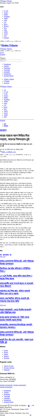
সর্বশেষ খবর (2, 305)
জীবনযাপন (6, 26)
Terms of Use (8, 366)
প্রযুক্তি (6, 32)
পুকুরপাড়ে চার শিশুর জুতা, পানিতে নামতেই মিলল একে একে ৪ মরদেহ (15, 292)
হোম (5, 90)
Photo (6, 352)
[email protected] (6, 385)
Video (6, 354)
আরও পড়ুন (2, 257)
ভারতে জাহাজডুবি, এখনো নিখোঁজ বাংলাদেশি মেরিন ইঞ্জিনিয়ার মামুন (15, 311)
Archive (6, 83)
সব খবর (5, 94)
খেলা (5, 22)
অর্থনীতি (6, 18)
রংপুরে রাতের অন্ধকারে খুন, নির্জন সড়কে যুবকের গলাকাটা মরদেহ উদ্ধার (14, 318)
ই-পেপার (6, 11)
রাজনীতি (6, 15)
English (6, 38)
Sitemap (7, 370)
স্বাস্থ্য (5, 30)
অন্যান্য (6, 34)
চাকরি (5, 36)
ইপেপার (2, 53)
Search (6, 356)
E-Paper (7, 81)
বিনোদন (5, 24)
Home (6, 350)
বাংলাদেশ (6, 13)
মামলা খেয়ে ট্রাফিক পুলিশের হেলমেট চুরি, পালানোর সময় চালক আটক (15, 299)
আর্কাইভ (6, 115)
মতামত (5, 20)
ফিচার (5, 28)
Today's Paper (9, 79)
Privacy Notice (9, 368)
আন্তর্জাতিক (7, 17)
